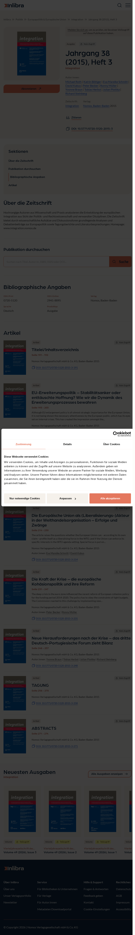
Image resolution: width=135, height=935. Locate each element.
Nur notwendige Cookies (24, 498)
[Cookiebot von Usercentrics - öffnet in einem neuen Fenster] (115, 434)
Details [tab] (67, 443)
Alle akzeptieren (110, 498)
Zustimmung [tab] (23, 443)
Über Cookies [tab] (111, 443)
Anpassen (65, 498)
